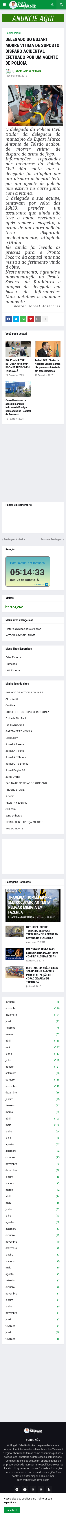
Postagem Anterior (14, 539)
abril (33, 1040)
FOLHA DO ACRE (15, 724)
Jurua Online (13, 776)
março (33, 1034)
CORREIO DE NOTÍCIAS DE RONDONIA (27, 712)
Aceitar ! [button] (12, 1510)
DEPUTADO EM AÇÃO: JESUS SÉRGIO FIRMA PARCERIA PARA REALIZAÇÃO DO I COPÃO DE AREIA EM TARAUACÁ (42, 975)
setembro (33, 1073)
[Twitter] (16, 319)
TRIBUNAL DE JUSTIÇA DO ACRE (24, 822)
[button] (4, 5)
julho (33, 1060)
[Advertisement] (33, 463)
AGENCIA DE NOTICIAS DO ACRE (24, 692)
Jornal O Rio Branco (17, 763)
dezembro (33, 1014)
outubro (33, 1001)
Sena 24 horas (14, 815)
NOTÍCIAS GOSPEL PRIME (20, 635)
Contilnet (11, 705)
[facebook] (17, 1489)
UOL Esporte (13, 670)
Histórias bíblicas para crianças (23, 628)
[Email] (38, 319)
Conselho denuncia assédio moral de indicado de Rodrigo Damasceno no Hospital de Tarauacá (18, 407)
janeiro (33, 1021)
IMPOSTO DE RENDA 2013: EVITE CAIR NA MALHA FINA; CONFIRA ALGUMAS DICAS (42, 953)
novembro (33, 1008)
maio (33, 1047)
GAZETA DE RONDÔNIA (19, 731)
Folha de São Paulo (16, 718)
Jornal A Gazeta (15, 744)
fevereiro (33, 1027)
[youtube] (25, 1489)
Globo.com (12, 737)
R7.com (10, 796)
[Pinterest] (30, 319)
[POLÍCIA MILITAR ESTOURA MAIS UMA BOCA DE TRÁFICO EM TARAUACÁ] (18, 349)
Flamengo (11, 663)
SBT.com (11, 809)
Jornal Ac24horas (16, 757)
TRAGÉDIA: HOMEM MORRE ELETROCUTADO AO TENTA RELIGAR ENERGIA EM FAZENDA (30, 904)
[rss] (49, 1489)
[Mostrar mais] (45, 319)
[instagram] (33, 1489)
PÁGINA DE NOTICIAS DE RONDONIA (26, 783)
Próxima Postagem (51, 539)
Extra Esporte (13, 657)
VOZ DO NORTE (14, 828)
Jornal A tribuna (15, 750)
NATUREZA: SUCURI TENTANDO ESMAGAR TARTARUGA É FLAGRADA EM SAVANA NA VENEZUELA (42, 933)
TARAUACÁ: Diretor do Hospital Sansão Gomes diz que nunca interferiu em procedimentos (47, 366)
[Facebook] (9, 319)
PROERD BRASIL (15, 789)
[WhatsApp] (23, 319)
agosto (33, 1066)
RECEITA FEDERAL (16, 802)
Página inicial (13, 33)
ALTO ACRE (12, 698)
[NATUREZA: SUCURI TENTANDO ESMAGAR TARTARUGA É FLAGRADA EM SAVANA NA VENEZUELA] (15, 931)
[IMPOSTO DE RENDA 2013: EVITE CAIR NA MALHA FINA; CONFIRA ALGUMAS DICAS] (15, 954)
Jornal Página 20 (15, 770)
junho (33, 1053)
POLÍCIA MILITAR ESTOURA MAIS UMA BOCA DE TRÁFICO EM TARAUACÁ (18, 366)
